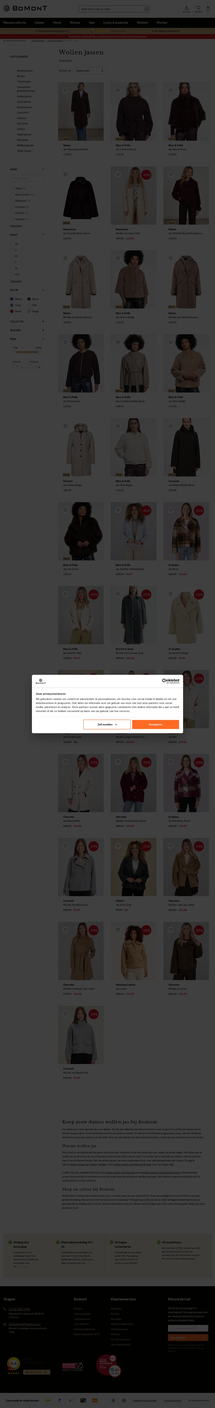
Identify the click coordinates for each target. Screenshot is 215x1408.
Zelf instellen (105, 724)
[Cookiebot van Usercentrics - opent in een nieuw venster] (164, 681)
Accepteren (155, 724)
